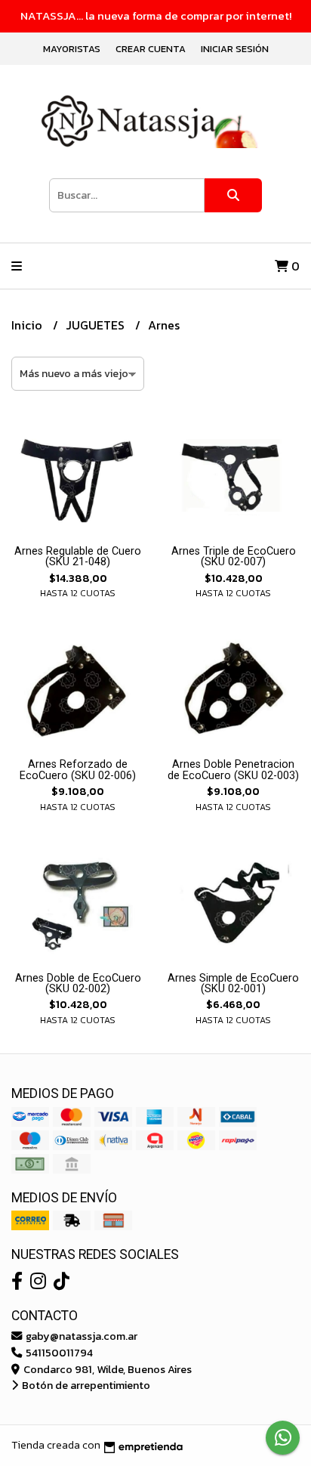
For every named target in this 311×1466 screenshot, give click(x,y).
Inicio (28, 325)
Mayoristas (71, 49)
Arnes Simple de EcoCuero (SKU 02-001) (233, 983)
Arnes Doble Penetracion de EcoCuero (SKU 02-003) (233, 769)
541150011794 (58, 1352)
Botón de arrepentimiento (85, 1385)
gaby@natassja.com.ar (80, 1336)
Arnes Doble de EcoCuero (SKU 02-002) (78, 983)
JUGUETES (97, 325)
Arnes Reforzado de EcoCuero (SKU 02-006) (78, 769)
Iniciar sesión (235, 49)
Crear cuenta (150, 49)
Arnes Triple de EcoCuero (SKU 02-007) (233, 556)
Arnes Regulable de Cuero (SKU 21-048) (77, 556)
